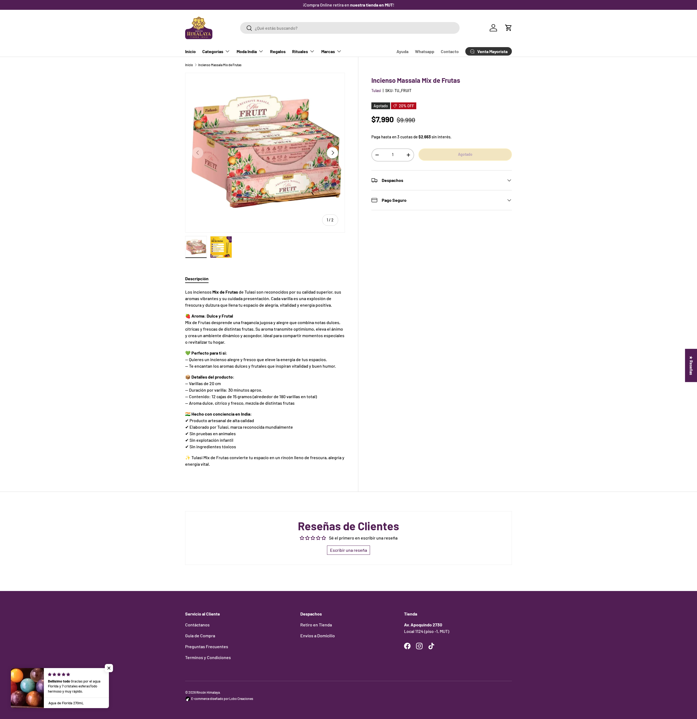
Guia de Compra (200, 635)
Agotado (465, 154)
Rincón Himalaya (208, 692)
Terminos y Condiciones (208, 657)
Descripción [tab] (197, 278)
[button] (509, 28)
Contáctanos (197, 624)
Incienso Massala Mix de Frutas (219, 64)
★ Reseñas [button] (691, 365)
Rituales (300, 51)
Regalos (278, 51)
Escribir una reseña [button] (348, 550)
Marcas (328, 51)
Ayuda (402, 51)
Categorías (212, 51)
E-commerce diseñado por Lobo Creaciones (222, 698)
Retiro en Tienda (316, 624)
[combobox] (349, 28)
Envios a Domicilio (317, 635)
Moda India (247, 51)
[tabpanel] (265, 378)
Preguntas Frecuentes (206, 646)
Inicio (190, 51)
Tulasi (376, 90)
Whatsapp (424, 51)
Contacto (450, 51)
